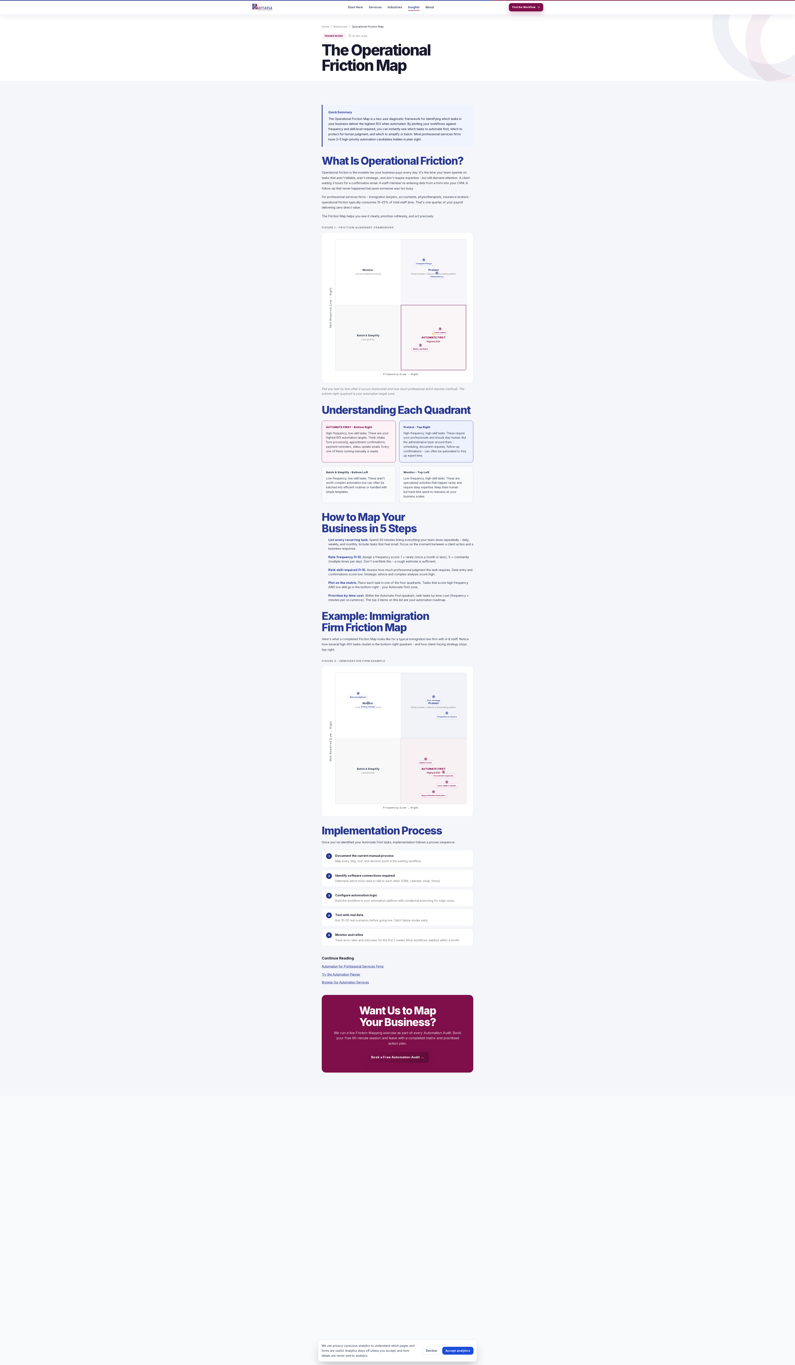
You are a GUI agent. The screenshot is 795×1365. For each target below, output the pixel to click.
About (429, 7)
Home (325, 26)
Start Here (355, 7)
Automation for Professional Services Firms (353, 966)
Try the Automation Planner (341, 974)
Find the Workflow (523, 7)
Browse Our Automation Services (345, 982)
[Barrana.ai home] (262, 7)
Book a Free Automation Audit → (397, 1057)
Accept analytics (458, 1350)
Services (375, 7)
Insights (414, 7)
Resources (340, 26)
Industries (395, 7)
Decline (431, 1350)
